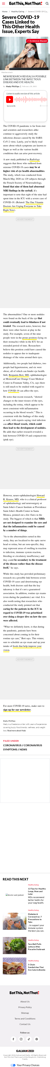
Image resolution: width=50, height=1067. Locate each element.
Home (5, 11)
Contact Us (25, 1024)
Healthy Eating (17, 11)
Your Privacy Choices (28, 1065)
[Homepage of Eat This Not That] (24, 993)
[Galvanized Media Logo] (25, 1051)
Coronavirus (12, 745)
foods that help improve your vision (22, 647)
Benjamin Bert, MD (19, 375)
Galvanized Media (23, 1055)
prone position (29, 337)
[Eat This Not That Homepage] (25, 3)
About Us (25, 1001)
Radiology (35, 159)
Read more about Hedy (16, 730)
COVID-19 (13, 390)
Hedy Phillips (12, 86)
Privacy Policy (25, 1007)
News (23, 749)
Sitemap (25, 1013)
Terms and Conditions (25, 1018)
